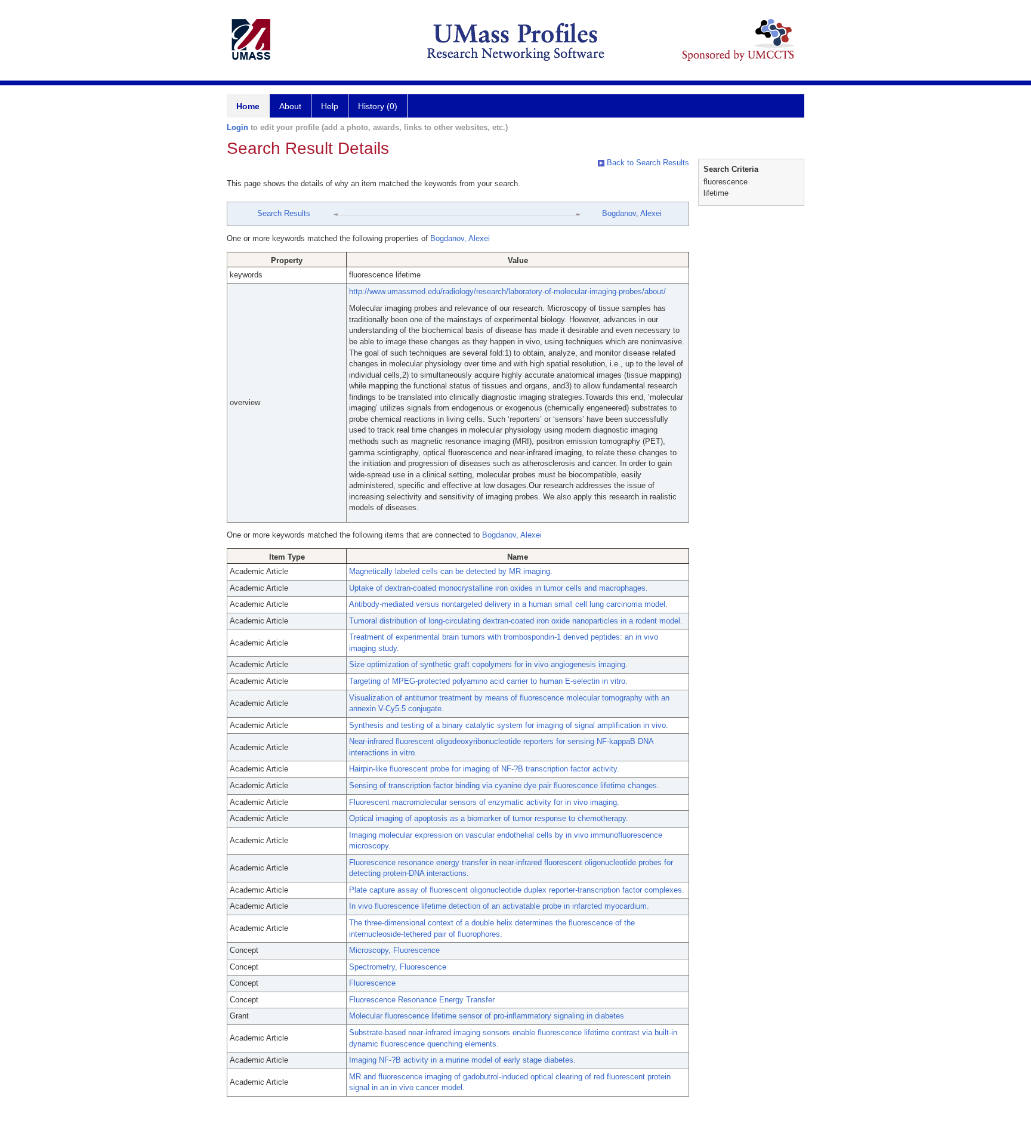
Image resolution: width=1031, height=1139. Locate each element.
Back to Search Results (646, 162)
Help (329, 106)
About (290, 106)
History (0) (377, 106)
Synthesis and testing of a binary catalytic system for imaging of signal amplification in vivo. (508, 725)
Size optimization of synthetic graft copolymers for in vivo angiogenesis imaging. (488, 664)
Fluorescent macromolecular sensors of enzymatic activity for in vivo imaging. (484, 802)
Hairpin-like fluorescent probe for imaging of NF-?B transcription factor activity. (484, 768)
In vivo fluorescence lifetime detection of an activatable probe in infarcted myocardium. (499, 906)
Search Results (283, 213)
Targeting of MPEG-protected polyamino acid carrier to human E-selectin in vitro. (488, 681)
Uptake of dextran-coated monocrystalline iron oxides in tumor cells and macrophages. (498, 588)
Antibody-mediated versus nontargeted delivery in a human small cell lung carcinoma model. (508, 604)
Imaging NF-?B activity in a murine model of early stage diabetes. (462, 1059)
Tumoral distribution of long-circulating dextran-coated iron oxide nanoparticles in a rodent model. (516, 620)
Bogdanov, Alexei (632, 213)
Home (248, 106)
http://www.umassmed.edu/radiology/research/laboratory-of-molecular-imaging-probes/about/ (507, 291)
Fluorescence (372, 983)
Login (237, 127)
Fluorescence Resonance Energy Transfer (422, 999)
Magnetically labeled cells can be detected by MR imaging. (450, 571)
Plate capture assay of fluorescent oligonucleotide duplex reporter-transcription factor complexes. (516, 889)
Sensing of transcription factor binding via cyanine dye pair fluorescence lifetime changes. (504, 785)
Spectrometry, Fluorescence (397, 966)
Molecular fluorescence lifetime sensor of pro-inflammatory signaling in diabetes (486, 1015)
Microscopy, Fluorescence (394, 950)
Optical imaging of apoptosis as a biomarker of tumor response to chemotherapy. (488, 818)
